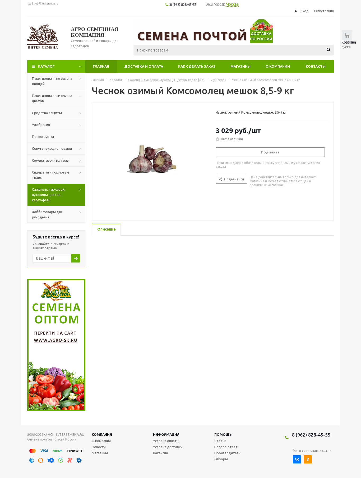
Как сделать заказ (196, 66)
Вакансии (160, 453)
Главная (101, 66)
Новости (99, 447)
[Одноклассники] (308, 459)
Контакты (316, 66)
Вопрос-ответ (226, 447)
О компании (278, 66)
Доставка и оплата (143, 66)
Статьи (220, 441)
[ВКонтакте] (297, 459)
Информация (166, 434)
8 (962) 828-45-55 (311, 434)
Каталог (46, 66)
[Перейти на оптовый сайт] (56, 409)
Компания (102, 434)
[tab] (106, 229)
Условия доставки (168, 447)
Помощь (223, 434)
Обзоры (221, 459)
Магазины (240, 66)
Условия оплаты (166, 441)
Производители (227, 453)
